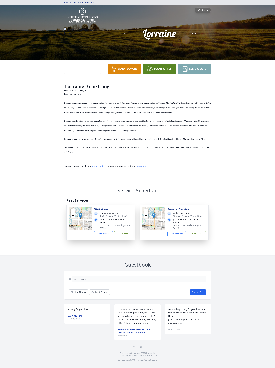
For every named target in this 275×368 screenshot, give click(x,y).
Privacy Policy (129, 355)
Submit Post (198, 292)
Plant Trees (123, 234)
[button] (80, 216)
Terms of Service (145, 355)
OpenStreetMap (140, 360)
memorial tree (99, 166)
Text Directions (103, 234)
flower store (142, 166)
